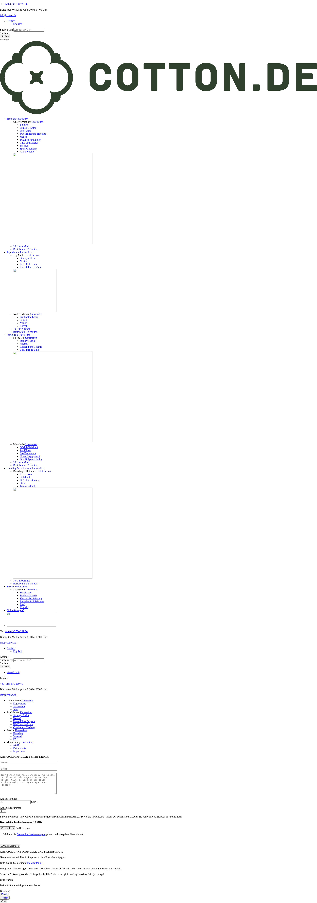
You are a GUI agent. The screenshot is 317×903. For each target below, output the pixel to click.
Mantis (23, 323)
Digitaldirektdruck (29, 480)
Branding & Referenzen (19, 468)
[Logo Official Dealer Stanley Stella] (162, 619)
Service (10, 586)
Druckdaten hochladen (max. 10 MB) (21, 822)
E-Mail (4, 894)
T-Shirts (24, 124)
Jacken (23, 136)
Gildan (23, 320)
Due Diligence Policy (31, 459)
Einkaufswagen (15, 610)
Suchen (4, 33)
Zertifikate (25, 450)
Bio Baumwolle (28, 453)
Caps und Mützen (29, 142)
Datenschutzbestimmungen (31, 834)
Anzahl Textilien (8, 798)
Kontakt (24, 607)
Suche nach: (6, 29)
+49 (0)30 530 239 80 (16, 4)
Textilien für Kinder (30, 139)
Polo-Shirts (25, 130)
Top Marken (13, 252)
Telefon (4, 898)
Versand (17, 736)
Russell (23, 325)
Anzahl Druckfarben (10, 807)
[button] (22, 118)
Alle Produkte (27, 151)
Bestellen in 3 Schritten (25, 249)
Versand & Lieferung (31, 598)
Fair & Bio (12, 334)
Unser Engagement (30, 456)
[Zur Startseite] (158, 113)
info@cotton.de (8, 15)
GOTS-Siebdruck (29, 447)
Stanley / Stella (27, 258)
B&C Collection (28, 264)
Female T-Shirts (28, 127)
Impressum (19, 751)
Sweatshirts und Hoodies (33, 133)
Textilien (11, 118)
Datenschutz (19, 748)
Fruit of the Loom (29, 317)
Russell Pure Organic (31, 267)
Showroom (25, 592)
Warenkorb (13, 672)
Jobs (15, 709)
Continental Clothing (24, 727)
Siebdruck (25, 477)
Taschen (24, 145)
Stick (22, 483)
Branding (18, 733)
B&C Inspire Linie (29, 349)
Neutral (24, 261)
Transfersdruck (27, 486)
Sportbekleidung (28, 148)
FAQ (22, 604)
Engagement (19, 703)
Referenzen (26, 474)
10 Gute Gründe (21, 246)
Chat (3, 901)
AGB (16, 745)
